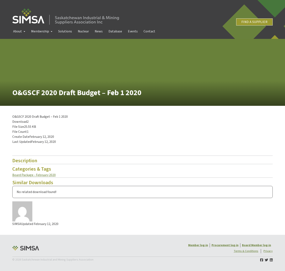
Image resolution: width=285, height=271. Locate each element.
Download (23, 150)
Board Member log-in (256, 245)
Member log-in (198, 245)
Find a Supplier (254, 22)
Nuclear (83, 31)
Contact (149, 31)
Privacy (268, 251)
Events (133, 31)
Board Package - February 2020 (34, 175)
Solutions (65, 31)
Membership (40, 31)
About (17, 31)
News (99, 31)
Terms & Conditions (246, 251)
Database (115, 31)
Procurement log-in (225, 245)
